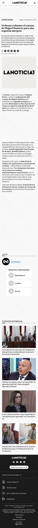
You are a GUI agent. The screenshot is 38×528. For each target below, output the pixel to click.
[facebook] (8, 51)
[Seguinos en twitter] (21, 462)
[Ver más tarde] (2, 51)
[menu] (3, 2)
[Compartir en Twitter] (12, 51)
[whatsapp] (5, 51)
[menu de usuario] (35, 2)
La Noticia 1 (16, 262)
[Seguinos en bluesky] (14, 462)
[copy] (18, 51)
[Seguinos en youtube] (17, 462)
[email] (15, 51)
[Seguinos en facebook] (24, 462)
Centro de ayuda (19, 515)
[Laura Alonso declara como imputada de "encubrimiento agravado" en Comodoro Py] (19, 401)
